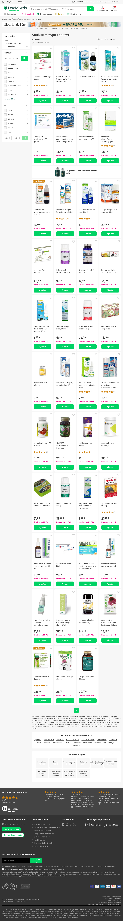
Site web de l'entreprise (44, 843)
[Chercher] (90, 8)
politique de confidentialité (22, 869)
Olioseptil (97, 743)
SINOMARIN (60, 740)
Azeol (39, 743)
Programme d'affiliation (44, 834)
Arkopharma (57, 743)
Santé (15, 19)
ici (65, 876)
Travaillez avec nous (42, 830)
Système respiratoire (26, 19)
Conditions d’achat (114, 901)
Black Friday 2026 (41, 846)
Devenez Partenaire (42, 837)
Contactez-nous (11, 829)
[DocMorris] (15, 8)
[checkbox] (16, 64)
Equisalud (37, 740)
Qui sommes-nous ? (42, 824)
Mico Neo (76, 746)
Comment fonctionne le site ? (47, 827)
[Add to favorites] (51, 48)
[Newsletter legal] (3, 869)
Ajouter (42, 100)
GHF (104, 743)
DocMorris (8, 19)
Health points (39, 840)
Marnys (111, 743)
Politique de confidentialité (111, 897)
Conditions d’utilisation (112, 899)
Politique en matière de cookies (109, 902)
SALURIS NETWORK (88, 740)
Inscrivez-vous (36, 860)
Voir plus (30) (8, 99)
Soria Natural (102, 740)
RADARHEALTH (49, 740)
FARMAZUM (113, 740)
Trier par (100, 39)
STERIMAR (68, 743)
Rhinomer (77, 743)
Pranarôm (46, 743)
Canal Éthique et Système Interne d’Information (103, 904)
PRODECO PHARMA (72, 740)
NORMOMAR (87, 743)
